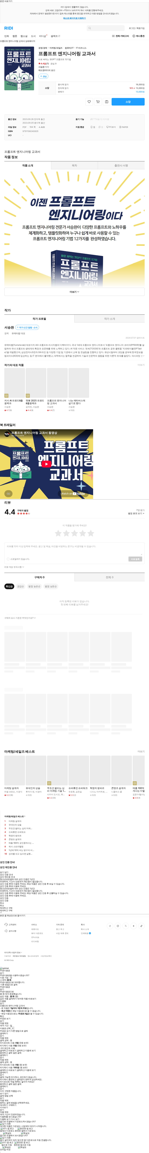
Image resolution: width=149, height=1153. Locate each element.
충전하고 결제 (6, 1053)
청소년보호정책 (33, 956)
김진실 (79, 791)
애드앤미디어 (44, 70)
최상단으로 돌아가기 (16, 915)
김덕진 (29, 407)
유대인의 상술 (33, 788)
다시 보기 (15, 1119)
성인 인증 (4, 898)
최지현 (64, 794)
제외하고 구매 (6, 908)
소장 (128, 101)
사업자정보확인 (46, 956)
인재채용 (84, 933)
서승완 (41, 67)
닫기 (6, 1093)
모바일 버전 (5, 1149)
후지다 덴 (30, 791)
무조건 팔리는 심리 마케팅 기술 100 (56, 789)
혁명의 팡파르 (97, 788)
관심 (45, 76)
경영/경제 (42, 48)
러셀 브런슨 (9, 791)
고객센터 (12, 924)
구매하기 (12, 1105)
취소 (2, 903)
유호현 (72, 791)
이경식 (19, 791)
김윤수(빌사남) (139, 794)
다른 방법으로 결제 (9, 984)
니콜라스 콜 (116, 791)
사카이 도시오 (53, 794)
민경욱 (109, 791)
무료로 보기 (5, 1031)
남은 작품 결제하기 (8, 999)
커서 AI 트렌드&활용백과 (13, 402)
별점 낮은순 (51, 586)
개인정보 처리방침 (19, 956)
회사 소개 (85, 929)
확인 (2, 1016)
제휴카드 (35, 929)
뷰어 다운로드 (37, 933)
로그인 (137, 28)
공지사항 (12, 931)
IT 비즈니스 (81, 48)
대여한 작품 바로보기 (26, 999)
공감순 (20, 586)
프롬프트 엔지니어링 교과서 (56, 402)
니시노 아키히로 (97, 791)
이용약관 (7, 956)
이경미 (39, 791)
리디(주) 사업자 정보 (12, 953)
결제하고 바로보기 (8, 1050)
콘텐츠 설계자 (118, 788)
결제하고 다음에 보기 (26, 1050)
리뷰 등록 (135, 559)
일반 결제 (17, 1053)
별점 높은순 (34, 586)
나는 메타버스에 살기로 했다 (77, 402)
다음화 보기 (5, 1119)
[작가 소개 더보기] (74, 351)
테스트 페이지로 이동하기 (74, 18)
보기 (2, 1093)
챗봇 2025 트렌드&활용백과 (35, 402)
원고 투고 (60, 929)
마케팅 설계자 (11, 788)
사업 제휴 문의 (62, 933)
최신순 (9, 586)
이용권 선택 (5, 1028)
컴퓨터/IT (69, 48)
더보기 (141, 364)
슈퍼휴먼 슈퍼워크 (78, 788)
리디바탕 (35, 941)
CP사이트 (35, 937)
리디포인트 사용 (8, 1048)
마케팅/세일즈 (56, 48)
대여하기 (4, 1105)
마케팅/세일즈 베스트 (14, 816)
